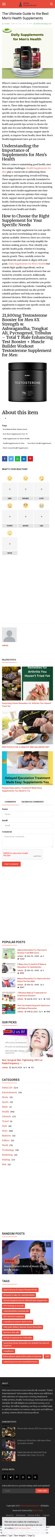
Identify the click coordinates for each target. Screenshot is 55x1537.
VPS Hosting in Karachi (13, 1306)
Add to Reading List (43, 24)
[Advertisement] (27, 591)
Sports (5, 1102)
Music (5, 1107)
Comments (10, 802)
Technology (8, 1150)
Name (5, 809)
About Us (9, 1515)
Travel (5, 1121)
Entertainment (9, 1092)
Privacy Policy (34, 1515)
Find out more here (22, 1528)
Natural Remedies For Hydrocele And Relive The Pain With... (33, 979)
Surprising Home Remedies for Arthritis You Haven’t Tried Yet (26, 704)
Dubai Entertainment (29, 1506)
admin (5, 645)
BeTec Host (37, 1510)
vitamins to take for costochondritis (19, 1295)
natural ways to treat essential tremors (20, 1362)
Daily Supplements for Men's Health (27, 263)
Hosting (6, 1159)
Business (6, 1135)
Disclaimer (20, 1515)
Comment (7, 832)
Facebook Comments (33, 802)
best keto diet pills (11, 1332)
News (4, 1131)
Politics (5, 1140)
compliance (8, 1351)
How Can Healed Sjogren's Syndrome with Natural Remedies (33, 1006)
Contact (46, 1515)
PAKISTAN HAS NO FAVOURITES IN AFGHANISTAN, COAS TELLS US (31, 1453)
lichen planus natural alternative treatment (22, 1356)
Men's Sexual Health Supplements (15, 448)
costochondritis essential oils (16, 1311)
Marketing (7, 1155)
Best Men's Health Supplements (39, 443)
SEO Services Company (13, 1316)
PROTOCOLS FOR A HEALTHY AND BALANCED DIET (25, 747)
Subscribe (42, 1491)
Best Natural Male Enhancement (15, 429)
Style (4, 1126)
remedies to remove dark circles (17, 1322)
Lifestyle (6, 1116)
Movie (5, 1097)
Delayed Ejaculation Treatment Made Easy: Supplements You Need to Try (22, 789)
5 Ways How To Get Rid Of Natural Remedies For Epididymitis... (31, 965)
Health (7, 24)
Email (4, 820)
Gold (47, 1356)
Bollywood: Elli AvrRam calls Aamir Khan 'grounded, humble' (34, 1441)
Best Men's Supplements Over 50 (15, 434)
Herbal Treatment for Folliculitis (17, 1338)
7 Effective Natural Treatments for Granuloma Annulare (32, 994)
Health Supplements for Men (13, 443)
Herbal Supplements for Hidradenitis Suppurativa (25, 1300)
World (5, 1145)
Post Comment (11, 864)
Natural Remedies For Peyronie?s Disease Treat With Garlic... (32, 951)
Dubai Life (7, 1087)
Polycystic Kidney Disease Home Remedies (22, 1327)
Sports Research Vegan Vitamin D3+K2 (20, 1290)
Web (4, 1164)
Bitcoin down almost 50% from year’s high (34, 1428)
